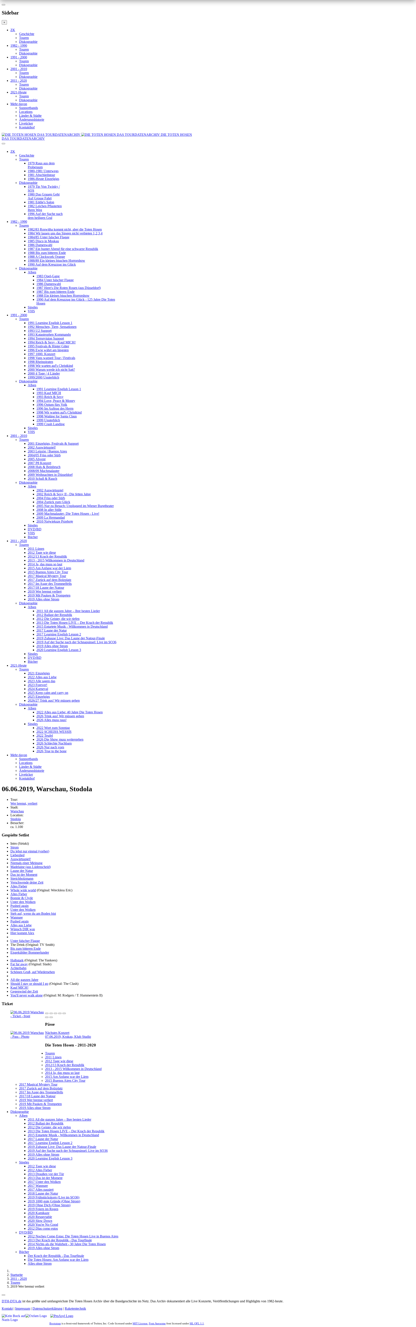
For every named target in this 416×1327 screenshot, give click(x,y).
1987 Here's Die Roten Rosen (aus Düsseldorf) (68, 288)
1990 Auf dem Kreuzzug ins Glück (52, 264)
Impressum (22, 1308)
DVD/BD (34, 529)
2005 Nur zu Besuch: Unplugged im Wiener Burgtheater (75, 506)
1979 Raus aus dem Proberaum (41, 165)
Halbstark (17, 960)
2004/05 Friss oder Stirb (44, 455)
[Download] (55, 1013)
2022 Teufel (44, 735)
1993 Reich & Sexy (49, 397)
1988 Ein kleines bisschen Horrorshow (62, 295)
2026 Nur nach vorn (50, 747)
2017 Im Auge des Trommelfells (50, 584)
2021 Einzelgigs (39, 673)
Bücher (33, 537)
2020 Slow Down (40, 1221)
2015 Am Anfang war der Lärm (49, 568)
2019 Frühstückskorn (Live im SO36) (53, 1197)
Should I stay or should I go (29, 983)
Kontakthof (27, 127)
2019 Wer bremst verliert (45, 591)
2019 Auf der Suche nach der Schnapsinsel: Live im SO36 (76, 642)
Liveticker (26, 123)
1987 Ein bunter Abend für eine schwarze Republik (63, 249)
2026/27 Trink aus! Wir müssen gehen (54, 700)
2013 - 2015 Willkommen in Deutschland (56, 560)
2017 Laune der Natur (51, 630)
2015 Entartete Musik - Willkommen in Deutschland (72, 626)
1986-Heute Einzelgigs (43, 179)
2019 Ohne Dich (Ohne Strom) (49, 1205)
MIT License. (140, 1323)
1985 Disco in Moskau (43, 241)
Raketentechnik (75, 1308)
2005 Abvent (37, 459)
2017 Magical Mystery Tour (47, 576)
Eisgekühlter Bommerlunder (29, 952)
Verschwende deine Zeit (26, 882)
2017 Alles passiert (41, 1189)
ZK (12, 30)
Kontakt (7, 1308)
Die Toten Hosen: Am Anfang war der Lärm (58, 1259)
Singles (33, 307)
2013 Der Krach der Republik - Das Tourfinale (60, 1240)
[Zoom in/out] (64, 1013)
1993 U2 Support (40, 330)
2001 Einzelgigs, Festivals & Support (53, 443)
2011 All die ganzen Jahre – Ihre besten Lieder (68, 611)
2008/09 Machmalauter (43, 471)
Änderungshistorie (31, 119)
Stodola (15, 819)
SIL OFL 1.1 (197, 1323)
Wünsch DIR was (22, 929)
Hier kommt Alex (22, 933)
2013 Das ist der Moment (45, 1178)
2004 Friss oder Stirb (50, 498)
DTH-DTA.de (11, 1301)
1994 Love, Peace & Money (55, 401)
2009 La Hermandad (50, 517)
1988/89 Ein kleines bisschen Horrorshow (56, 260)
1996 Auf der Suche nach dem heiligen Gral (45, 216)
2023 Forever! (37, 685)
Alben (32, 272)
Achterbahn (18, 968)
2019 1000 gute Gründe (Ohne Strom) (54, 1201)
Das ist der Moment (23, 874)
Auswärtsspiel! (20, 859)
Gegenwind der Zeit (24, 991)
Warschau (17, 811)
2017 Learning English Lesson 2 (58, 634)
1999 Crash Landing (50, 424)
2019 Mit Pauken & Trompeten (49, 595)
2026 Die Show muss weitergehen (59, 739)
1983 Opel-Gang (48, 276)
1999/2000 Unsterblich (43, 377)
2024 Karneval (38, 689)
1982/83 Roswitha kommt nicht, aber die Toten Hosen (65, 229)
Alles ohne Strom (40, 1263)
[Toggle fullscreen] (60, 1013)
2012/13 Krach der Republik (47, 556)
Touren (24, 38)
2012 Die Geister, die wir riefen (58, 619)
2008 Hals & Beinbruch (44, 467)
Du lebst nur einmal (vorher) (29, 851)
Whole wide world (23, 890)
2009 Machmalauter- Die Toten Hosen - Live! (67, 513)
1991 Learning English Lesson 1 (50, 323)
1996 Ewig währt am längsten (48, 350)
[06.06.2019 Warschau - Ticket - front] (27, 1016)
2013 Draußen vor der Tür (46, 1174)
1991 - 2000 (18, 57)
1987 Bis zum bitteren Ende (55, 292)
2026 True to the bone (51, 751)
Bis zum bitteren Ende (25, 948)
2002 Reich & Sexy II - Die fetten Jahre (63, 494)
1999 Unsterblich (48, 420)
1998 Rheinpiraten (40, 362)
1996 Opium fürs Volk (51, 404)
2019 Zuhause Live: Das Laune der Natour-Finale (70, 638)
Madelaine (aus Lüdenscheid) (30, 867)
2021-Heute (18, 92)
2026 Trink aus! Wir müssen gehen (60, 716)
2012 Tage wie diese (42, 552)
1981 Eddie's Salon (41, 202)
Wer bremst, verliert (23, 803)
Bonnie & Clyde (21, 898)
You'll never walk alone (26, 995)
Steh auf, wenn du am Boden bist (33, 913)
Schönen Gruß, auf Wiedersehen (32, 972)
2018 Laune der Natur (43, 1193)
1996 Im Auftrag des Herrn (54, 408)
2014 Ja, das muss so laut (45, 564)
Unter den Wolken (23, 902)
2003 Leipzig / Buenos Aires (47, 451)
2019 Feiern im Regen (43, 1209)
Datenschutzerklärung (47, 1308)
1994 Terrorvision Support (46, 338)
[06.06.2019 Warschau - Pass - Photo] (27, 1036)
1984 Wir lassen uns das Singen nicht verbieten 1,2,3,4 (65, 233)
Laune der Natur (21, 871)
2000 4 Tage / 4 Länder (44, 373)
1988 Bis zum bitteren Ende (47, 253)
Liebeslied (17, 855)
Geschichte (26, 34)
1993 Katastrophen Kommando (49, 334)
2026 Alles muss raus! (51, 720)
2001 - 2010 (18, 69)
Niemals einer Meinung (26, 863)
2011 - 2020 (18, 80)
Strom (14, 847)
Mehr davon (18, 104)
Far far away (19, 964)
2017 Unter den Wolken (44, 1182)
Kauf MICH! (19, 987)
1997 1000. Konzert (41, 354)
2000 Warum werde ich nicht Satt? (51, 369)
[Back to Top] (3, 1295)
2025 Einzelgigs (39, 696)
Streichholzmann (21, 878)
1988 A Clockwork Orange (46, 256)
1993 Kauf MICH (48, 393)
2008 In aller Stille (49, 510)
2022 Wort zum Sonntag (53, 728)
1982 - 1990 (18, 45)
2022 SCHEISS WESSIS (54, 731)
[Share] (51, 1013)
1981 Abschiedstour (41, 175)
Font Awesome (157, 1323)
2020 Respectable (40, 1217)
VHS (31, 311)
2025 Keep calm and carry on (48, 693)
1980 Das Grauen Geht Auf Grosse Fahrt (44, 196)
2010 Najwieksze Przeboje (54, 521)
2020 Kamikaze (38, 1213)
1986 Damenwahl (40, 245)
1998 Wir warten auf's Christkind (50, 365)
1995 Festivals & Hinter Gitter (48, 346)
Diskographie (28, 41)
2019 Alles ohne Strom (43, 599)
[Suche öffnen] (208, 145)
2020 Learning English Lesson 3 (58, 650)
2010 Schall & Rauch (42, 478)
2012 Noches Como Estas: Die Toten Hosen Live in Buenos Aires (73, 1236)
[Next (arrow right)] (51, 1017)
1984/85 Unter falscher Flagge (48, 237)
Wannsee (16, 917)
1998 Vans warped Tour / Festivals (51, 358)
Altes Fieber (18, 886)
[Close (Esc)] (47, 1013)
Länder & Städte (30, 115)
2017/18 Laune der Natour (46, 587)
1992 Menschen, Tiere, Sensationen (52, 327)
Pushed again (19, 906)
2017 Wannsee (38, 1185)
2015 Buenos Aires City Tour (48, 572)
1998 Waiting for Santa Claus (56, 416)
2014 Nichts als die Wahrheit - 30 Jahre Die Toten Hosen (67, 1244)
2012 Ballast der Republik (54, 615)
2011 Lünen (36, 548)
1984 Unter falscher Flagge (55, 280)
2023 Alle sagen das (41, 681)
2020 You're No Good (43, 1224)
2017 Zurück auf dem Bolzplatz (49, 580)
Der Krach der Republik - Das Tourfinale (56, 1256)
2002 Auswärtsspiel (49, 490)
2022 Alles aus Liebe (42, 677)
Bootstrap (55, 1323)
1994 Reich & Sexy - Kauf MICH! (52, 342)
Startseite (16, 1275)
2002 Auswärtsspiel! (42, 447)
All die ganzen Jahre (24, 980)
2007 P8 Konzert (39, 463)
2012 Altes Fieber (40, 1170)
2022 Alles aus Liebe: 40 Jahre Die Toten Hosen (69, 712)
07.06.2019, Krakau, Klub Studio (68, 1034)
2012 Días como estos (43, 1228)
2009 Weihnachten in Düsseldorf (50, 475)
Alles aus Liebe (21, 925)
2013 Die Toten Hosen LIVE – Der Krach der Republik (74, 622)
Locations (25, 112)
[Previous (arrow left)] (47, 1017)
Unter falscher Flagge (25, 941)
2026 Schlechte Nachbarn (54, 743)
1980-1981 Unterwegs (43, 171)
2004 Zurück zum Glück (53, 502)
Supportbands (28, 108)
